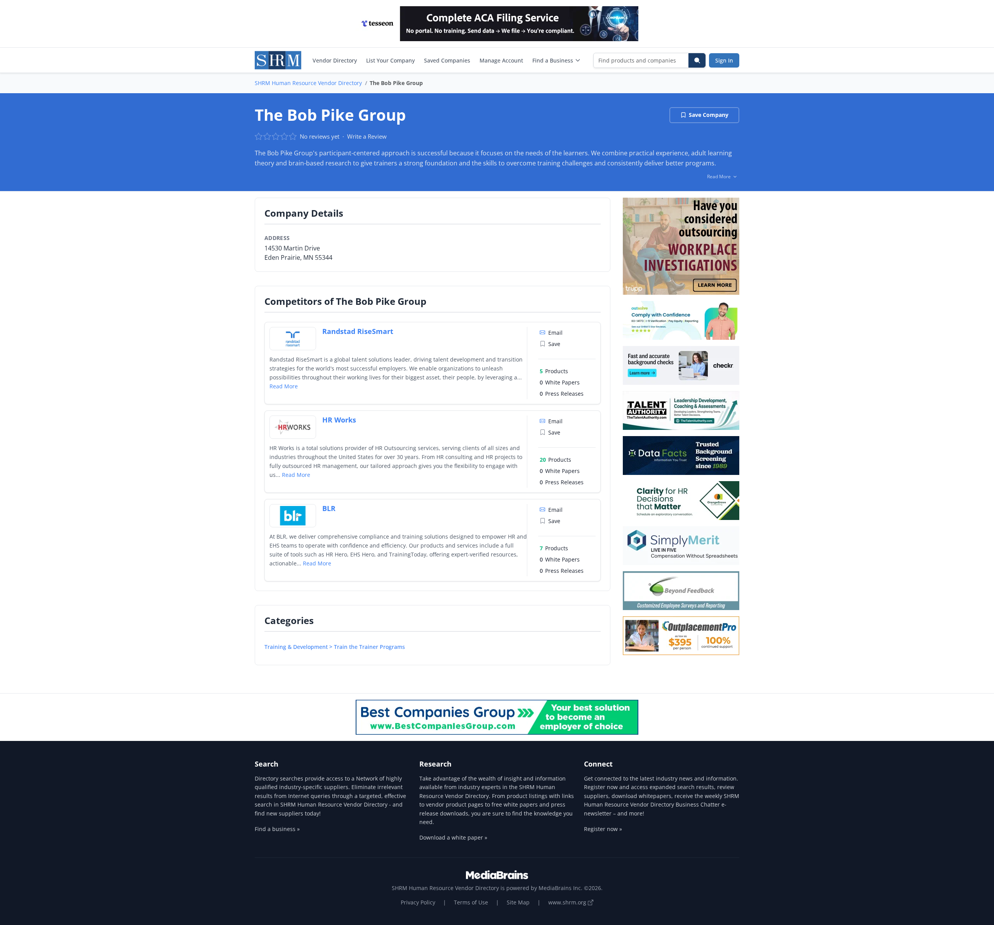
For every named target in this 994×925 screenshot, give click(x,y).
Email (555, 332)
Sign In (724, 60)
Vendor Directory (335, 60)
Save (554, 344)
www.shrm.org (568, 902)
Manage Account (501, 60)
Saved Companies (447, 60)
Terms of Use (471, 902)
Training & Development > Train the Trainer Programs (334, 646)
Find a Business (552, 60)
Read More (283, 386)
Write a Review (367, 136)
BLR (328, 508)
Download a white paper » (453, 837)
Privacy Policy (418, 902)
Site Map (518, 902)
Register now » (603, 829)
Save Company (708, 114)
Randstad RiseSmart (357, 331)
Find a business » (277, 829)
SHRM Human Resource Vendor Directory (308, 83)
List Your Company (390, 60)
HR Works (339, 419)
